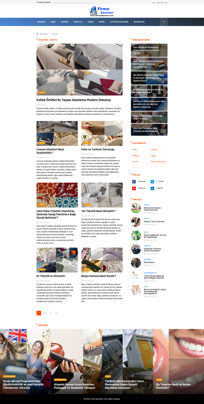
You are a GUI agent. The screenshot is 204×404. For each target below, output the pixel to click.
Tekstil (41, 92)
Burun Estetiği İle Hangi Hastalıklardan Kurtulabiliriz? (155, 291)
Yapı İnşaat (147, 259)
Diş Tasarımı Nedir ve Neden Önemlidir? (173, 386)
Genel (53, 22)
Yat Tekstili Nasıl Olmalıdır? (98, 211)
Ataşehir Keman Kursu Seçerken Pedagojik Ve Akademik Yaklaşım (74, 386)
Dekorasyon (139, 22)
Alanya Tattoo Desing (154, 221)
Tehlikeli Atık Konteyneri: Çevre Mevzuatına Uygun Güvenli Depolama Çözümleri (124, 384)
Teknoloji (78, 22)
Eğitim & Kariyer (9, 376)
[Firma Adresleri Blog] (102, 11)
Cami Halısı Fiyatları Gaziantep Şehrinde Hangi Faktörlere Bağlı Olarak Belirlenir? (56, 214)
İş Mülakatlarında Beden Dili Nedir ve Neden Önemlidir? (72, 3)
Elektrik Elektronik (119, 22)
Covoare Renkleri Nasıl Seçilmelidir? (50, 151)
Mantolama (149, 262)
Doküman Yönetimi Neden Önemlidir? (152, 249)
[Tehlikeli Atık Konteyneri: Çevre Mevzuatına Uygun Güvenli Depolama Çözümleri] (127, 361)
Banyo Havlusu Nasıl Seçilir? (98, 276)
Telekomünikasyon (150, 273)
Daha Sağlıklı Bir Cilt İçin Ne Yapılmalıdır (155, 236)
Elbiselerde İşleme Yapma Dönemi (152, 208)
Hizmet (102, 22)
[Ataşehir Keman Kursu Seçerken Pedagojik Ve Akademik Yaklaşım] (76, 361)
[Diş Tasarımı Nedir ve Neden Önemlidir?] (178, 361)
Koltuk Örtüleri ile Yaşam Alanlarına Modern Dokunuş (73, 100)
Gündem (64, 22)
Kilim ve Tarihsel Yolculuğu (98, 149)
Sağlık (91, 22)
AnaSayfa (41, 22)
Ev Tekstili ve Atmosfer (50, 276)
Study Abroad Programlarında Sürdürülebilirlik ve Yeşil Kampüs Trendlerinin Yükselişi (23, 384)
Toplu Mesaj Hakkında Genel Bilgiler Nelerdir (154, 276)
